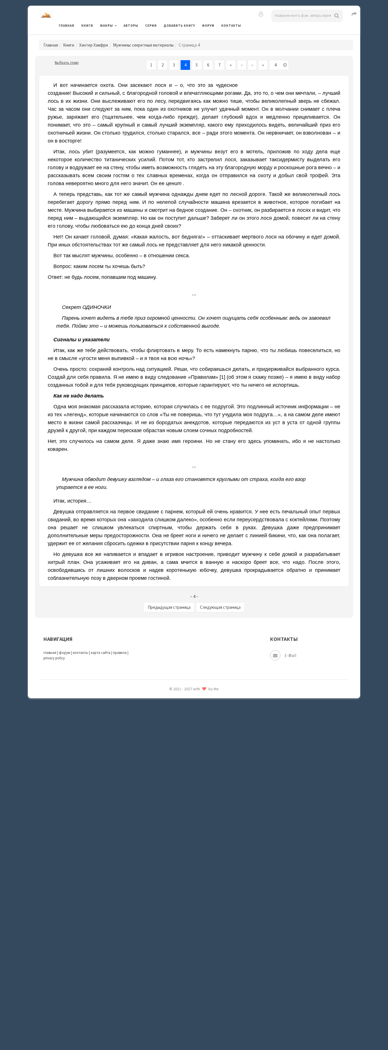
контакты (80, 652)
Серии (151, 26)
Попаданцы (175, 751)
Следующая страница (220, 607)
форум (64, 652)
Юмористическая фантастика (193, 1031)
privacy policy (54, 658)
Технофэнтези (178, 917)
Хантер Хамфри (93, 45)
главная (49, 652)
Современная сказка (184, 866)
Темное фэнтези (180, 904)
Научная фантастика (184, 713)
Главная (66, 26)
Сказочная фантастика (187, 828)
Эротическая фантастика (189, 1005)
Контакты (231, 26)
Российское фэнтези (184, 815)
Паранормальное (180, 739)
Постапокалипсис (182, 777)
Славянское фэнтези (184, 840)
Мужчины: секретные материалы (143, 45)
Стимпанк (174, 891)
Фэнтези (172, 955)
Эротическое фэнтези (186, 1018)
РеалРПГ (172, 802)
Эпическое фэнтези (183, 993)
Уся (167, 942)
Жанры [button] (106, 26)
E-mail (290, 655)
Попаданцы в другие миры (190, 764)
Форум (208, 26)
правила (120, 652)
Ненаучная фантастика (186, 726)
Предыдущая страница (169, 607)
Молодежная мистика (186, 701)
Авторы (131, 26)
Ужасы (170, 929)
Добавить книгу (179, 26)
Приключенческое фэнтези (191, 789)
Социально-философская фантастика (201, 878)
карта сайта (100, 652)
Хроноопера (175, 967)
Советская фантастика (186, 853)
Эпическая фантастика (187, 980)
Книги (87, 26)
